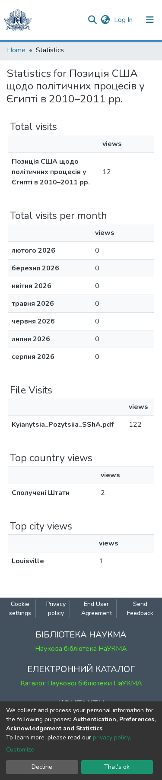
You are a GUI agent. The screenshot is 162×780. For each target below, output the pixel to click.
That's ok (117, 767)
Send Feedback (140, 608)
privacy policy (111, 737)
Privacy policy (56, 608)
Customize (20, 749)
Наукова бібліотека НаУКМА (81, 648)
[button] (105, 20)
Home (16, 50)
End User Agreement (96, 608)
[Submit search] (92, 19)
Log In (124, 20)
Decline (42, 767)
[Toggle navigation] (150, 20)
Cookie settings (20, 608)
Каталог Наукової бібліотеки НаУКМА (81, 683)
